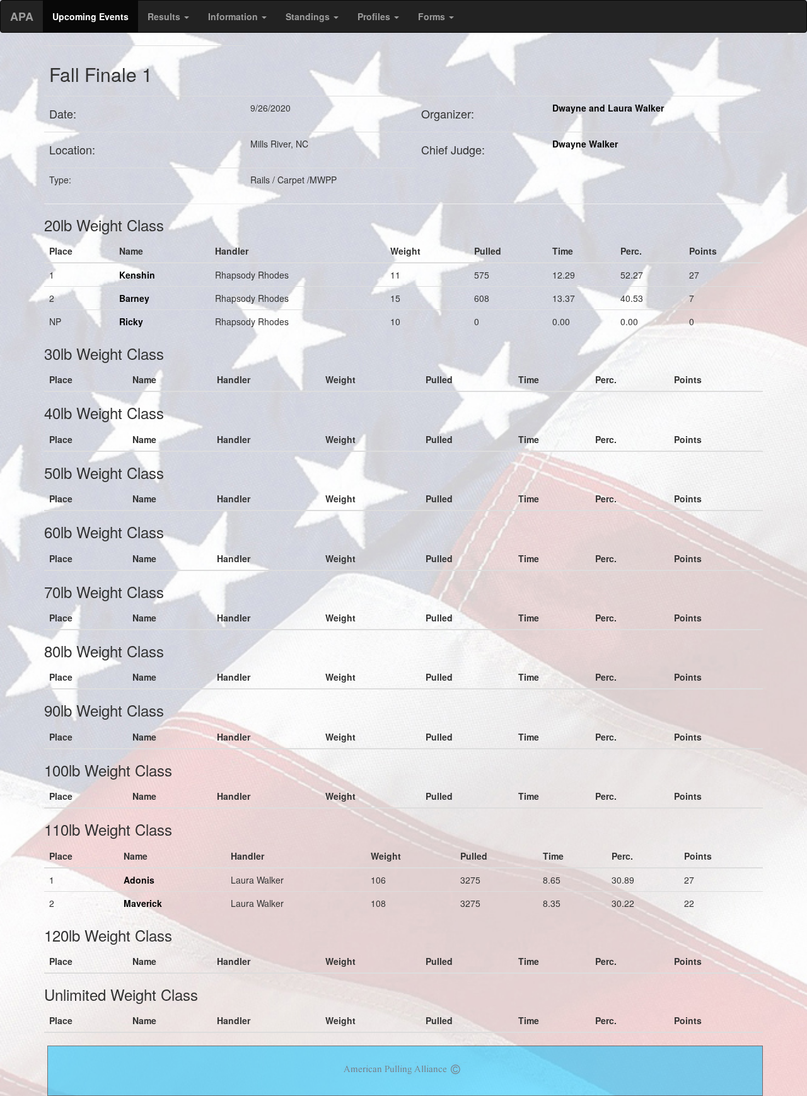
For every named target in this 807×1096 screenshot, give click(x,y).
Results (165, 16)
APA (21, 16)
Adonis (139, 880)
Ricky (131, 321)
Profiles (375, 16)
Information (234, 16)
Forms (433, 16)
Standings (309, 16)
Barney (134, 298)
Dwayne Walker (585, 143)
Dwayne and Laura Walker (608, 107)
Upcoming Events (90, 16)
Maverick (143, 903)
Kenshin (137, 274)
